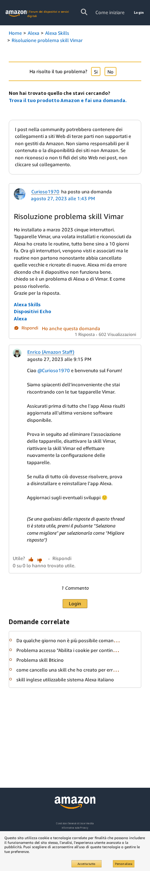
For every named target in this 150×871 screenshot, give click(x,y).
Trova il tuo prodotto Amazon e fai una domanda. (68, 100)
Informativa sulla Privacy (75, 827)
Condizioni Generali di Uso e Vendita (75, 823)
